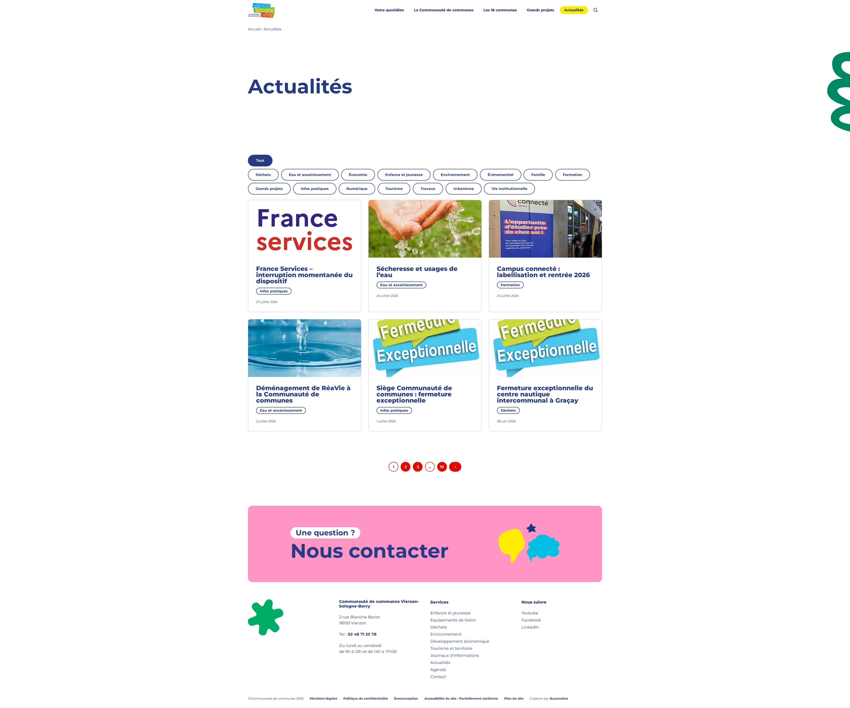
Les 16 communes (500, 10)
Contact (438, 676)
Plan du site (514, 698)
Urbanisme (463, 189)
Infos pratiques (315, 189)
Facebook (531, 620)
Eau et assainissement (310, 175)
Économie (358, 175)
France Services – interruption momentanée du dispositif (304, 275)
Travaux (428, 189)
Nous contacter (369, 551)
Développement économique (459, 641)
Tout (260, 160)
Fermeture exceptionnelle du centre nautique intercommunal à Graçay (545, 394)
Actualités (573, 10)
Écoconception (406, 698)
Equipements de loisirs (453, 620)
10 (442, 467)
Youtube (530, 613)
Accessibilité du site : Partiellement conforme (461, 698)
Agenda (438, 669)
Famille (538, 175)
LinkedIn (530, 627)
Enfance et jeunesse (404, 175)
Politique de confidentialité (365, 698)
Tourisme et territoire (451, 648)
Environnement (455, 175)
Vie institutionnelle (509, 189)
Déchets (263, 175)
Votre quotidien (389, 10)
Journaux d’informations (454, 655)
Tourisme (394, 189)
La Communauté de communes (443, 10)
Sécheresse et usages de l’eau (417, 272)
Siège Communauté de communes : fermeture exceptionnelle (414, 394)
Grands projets (540, 10)
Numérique (356, 189)
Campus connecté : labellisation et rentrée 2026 (543, 272)
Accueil (254, 29)
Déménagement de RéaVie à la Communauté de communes (303, 394)
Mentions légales (323, 698)
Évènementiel (501, 175)
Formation (572, 175)
